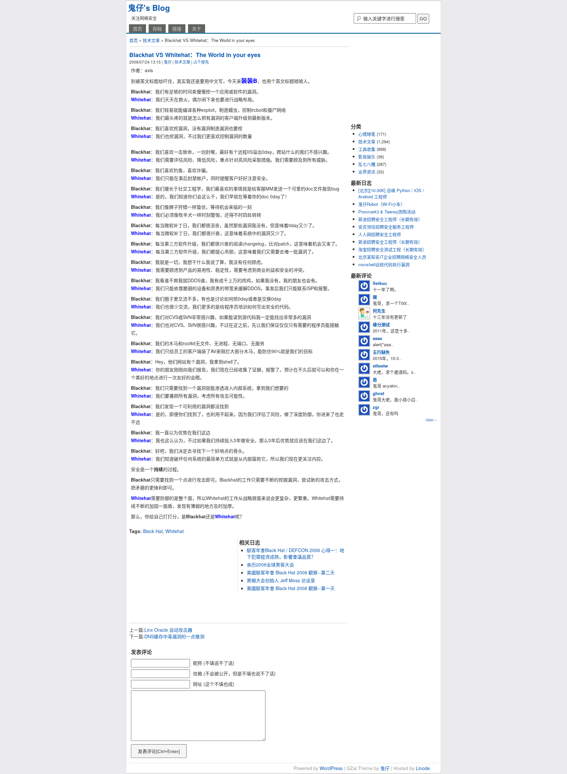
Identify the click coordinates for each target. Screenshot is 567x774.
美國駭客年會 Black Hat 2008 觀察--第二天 (291, 572)
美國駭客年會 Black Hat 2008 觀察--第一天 (291, 588)
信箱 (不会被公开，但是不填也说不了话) (234, 673)
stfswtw (380, 366)
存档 (157, 28)
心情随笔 (366, 134)
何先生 (379, 311)
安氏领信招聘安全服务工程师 (386, 227)
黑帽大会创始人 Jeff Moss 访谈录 (281, 580)
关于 (196, 28)
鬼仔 (168, 62)
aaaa (377, 338)
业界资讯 (366, 172)
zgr (376, 407)
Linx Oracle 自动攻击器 (168, 629)
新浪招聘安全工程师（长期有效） (390, 219)
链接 (176, 28)
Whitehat (174, 531)
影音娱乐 (366, 156)
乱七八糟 (366, 164)
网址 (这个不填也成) (213, 684)
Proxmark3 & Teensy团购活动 (386, 211)
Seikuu (380, 283)
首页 (137, 28)
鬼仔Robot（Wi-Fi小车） (381, 204)
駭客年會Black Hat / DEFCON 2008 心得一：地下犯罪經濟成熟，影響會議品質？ (295, 553)
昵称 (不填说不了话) (213, 663)
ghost (378, 393)
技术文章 (151, 40)
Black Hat (153, 531)
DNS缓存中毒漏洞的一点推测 (174, 636)
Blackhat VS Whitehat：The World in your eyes (195, 54)
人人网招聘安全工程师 (379, 234)
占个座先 (201, 62)
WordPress (331, 768)
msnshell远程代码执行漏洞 (384, 264)
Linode (423, 768)
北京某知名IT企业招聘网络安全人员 (392, 257)
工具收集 (366, 149)
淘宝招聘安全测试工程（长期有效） (392, 249)
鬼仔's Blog (149, 7)
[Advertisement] (206, 525)
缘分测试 (381, 324)
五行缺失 (381, 352)
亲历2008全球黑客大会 (270, 564)
